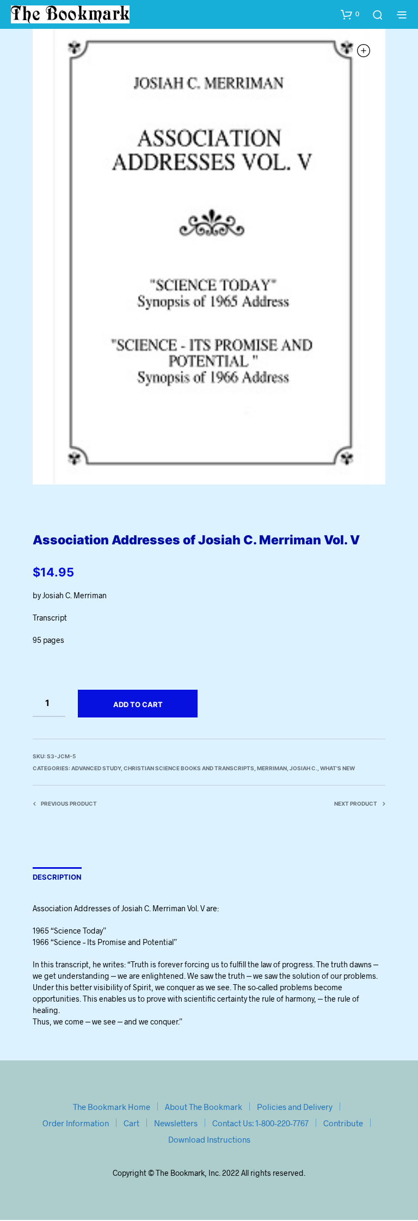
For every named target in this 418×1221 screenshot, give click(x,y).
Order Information (75, 1123)
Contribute (343, 1123)
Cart (131, 1123)
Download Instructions (209, 1139)
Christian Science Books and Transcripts (189, 768)
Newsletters (176, 1123)
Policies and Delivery (295, 1107)
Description (57, 877)
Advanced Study (96, 768)
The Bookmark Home (111, 1107)
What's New (337, 768)
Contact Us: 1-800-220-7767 (260, 1123)
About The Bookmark (203, 1107)
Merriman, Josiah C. (287, 768)
